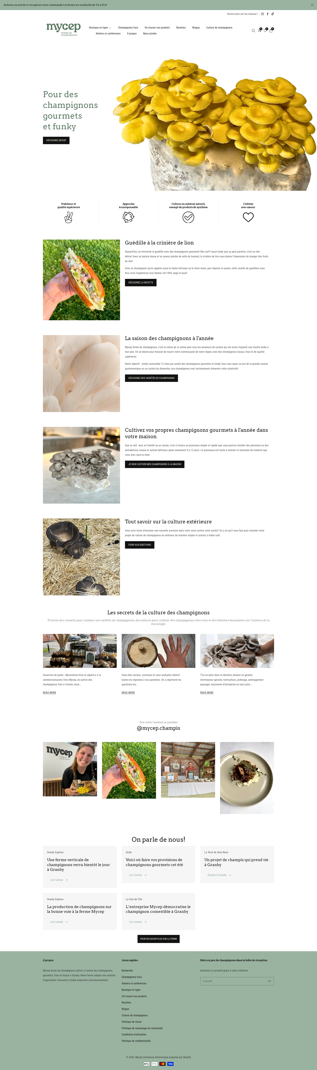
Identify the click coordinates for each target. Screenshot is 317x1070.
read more (49, 692)
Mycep (138, 1057)
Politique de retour (132, 1021)
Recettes (181, 27)
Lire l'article (57, 880)
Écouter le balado (217, 875)
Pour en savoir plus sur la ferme (158, 938)
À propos (132, 33)
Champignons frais (128, 27)
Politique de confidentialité (136, 1040)
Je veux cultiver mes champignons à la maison (154, 464)
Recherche (127, 970)
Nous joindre (150, 33)
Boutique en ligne (131, 989)
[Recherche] (253, 31)
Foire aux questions (139, 544)
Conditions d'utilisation (134, 1034)
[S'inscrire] (269, 981)
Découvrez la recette (140, 282)
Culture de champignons (219, 27)
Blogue (196, 27)
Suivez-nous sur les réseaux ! (242, 13)
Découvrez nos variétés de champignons (151, 378)
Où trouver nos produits (157, 27)
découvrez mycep (56, 140)
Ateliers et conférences (108, 33)
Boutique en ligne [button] (99, 27)
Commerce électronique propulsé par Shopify (167, 1057)
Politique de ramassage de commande (142, 1028)
